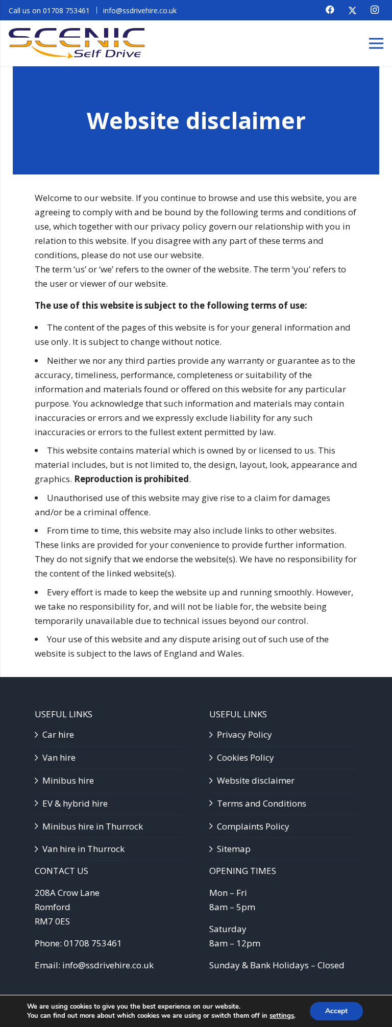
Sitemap (234, 849)
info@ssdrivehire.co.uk (108, 965)
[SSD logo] (76, 43)
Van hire (59, 757)
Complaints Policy (253, 826)
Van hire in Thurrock (83, 849)
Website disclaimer (256, 780)
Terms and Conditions (261, 803)
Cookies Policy (245, 757)
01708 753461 (93, 943)
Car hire (58, 734)
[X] (352, 10)
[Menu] (376, 43)
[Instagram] (374, 9)
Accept (336, 1011)
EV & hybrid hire (75, 803)
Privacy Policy (244, 734)
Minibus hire (68, 780)
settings (282, 1015)
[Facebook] (329, 9)
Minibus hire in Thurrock (92, 826)
